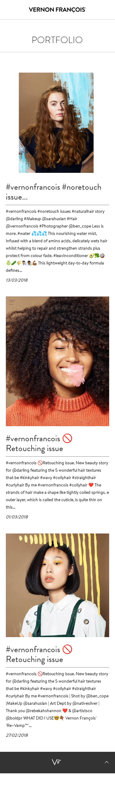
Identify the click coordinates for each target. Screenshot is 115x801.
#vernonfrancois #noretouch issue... (54, 192)
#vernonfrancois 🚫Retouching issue (39, 443)
